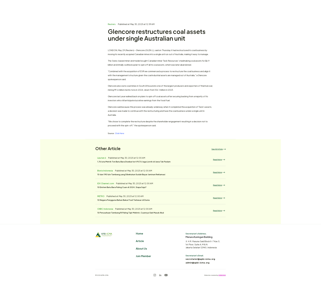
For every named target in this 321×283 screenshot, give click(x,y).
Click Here (119, 133)
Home (139, 233)
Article (140, 241)
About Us (141, 248)
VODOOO (222, 275)
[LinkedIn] (160, 275)
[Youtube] (166, 275)
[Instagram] (154, 275)
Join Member (143, 256)
